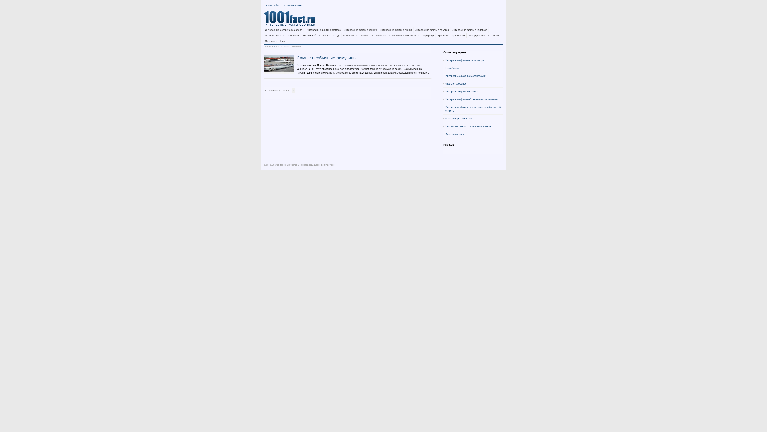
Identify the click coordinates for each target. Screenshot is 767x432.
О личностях (379, 35)
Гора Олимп (452, 68)
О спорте (493, 35)
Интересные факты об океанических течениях (471, 99)
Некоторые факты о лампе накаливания (468, 126)
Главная (268, 46)
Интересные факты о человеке (469, 30)
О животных (350, 35)
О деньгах (325, 35)
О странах (271, 41)
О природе (428, 35)
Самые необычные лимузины (327, 58)
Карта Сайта (272, 5)
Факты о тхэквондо (456, 83)
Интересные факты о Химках (462, 91)
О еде (337, 35)
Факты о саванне (455, 134)
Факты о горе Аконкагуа (458, 118)
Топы (282, 41)
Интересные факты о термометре (464, 60)
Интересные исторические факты (284, 30)
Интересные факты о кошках (360, 30)
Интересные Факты (287, 164)
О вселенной (309, 35)
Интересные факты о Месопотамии (465, 75)
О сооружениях (476, 35)
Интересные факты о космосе (324, 30)
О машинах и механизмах (404, 35)
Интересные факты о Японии (282, 35)
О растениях (458, 35)
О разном (442, 35)
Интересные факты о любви (396, 30)
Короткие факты (293, 5)
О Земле (364, 35)
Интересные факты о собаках (432, 30)
